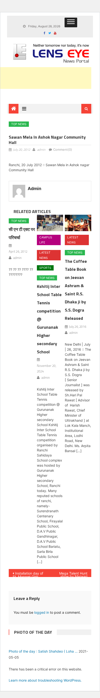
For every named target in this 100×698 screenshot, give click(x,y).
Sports (45, 268)
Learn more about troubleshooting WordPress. (45, 680)
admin (41, 149)
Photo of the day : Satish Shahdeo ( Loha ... (43, 651)
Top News (18, 124)
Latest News (44, 255)
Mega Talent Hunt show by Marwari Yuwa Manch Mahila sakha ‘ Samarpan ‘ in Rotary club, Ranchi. (71, 574)
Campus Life (45, 239)
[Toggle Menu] (71, 22)
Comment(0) (62, 149)
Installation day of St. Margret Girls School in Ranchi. (28, 574)
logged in (41, 612)
